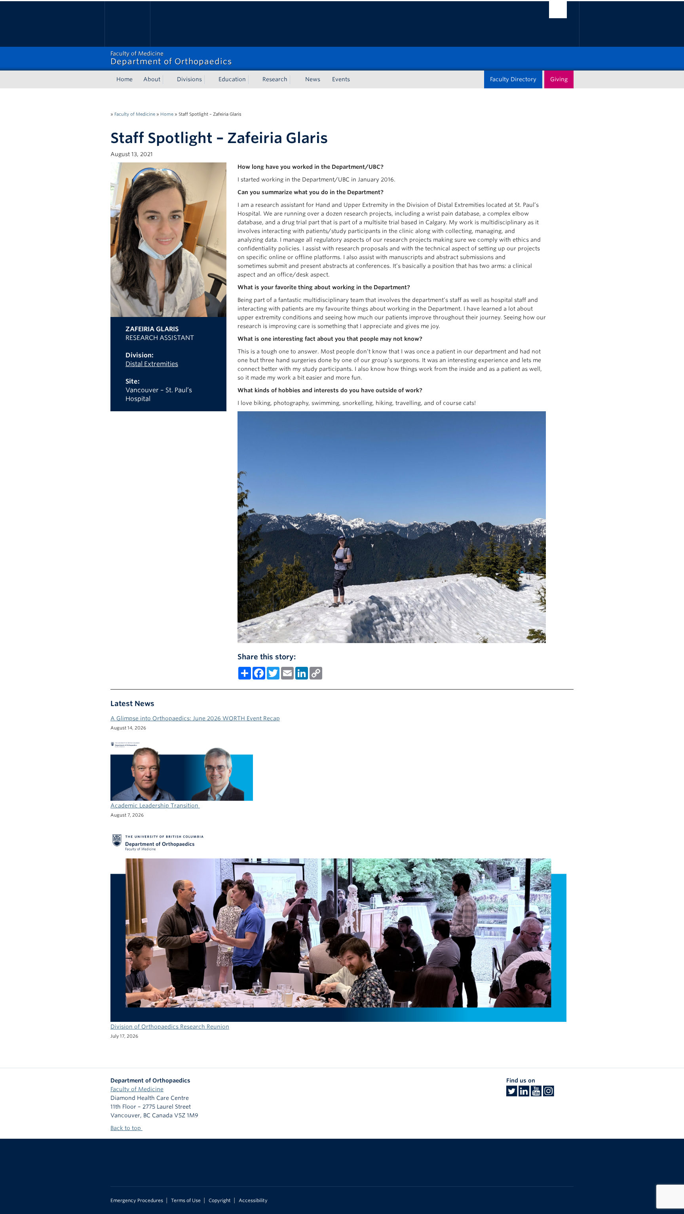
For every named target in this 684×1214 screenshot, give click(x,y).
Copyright (220, 1200)
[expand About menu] (167, 79)
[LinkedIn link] (524, 1093)
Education (232, 79)
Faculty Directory (513, 79)
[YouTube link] (536, 1093)
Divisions (189, 79)
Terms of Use (186, 1200)
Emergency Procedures (136, 1200)
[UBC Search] (558, 9)
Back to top (126, 1128)
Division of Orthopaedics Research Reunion (169, 1026)
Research (274, 79)
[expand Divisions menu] (209, 79)
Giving (559, 79)
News (312, 79)
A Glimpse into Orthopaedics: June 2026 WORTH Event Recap (195, 718)
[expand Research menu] (294, 79)
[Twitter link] (511, 1093)
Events (341, 79)
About (151, 79)
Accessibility (253, 1200)
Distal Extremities (151, 364)
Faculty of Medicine (134, 114)
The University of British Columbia (127, 24)
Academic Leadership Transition (155, 805)
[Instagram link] (548, 1093)
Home (124, 79)
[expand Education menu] (253, 79)
